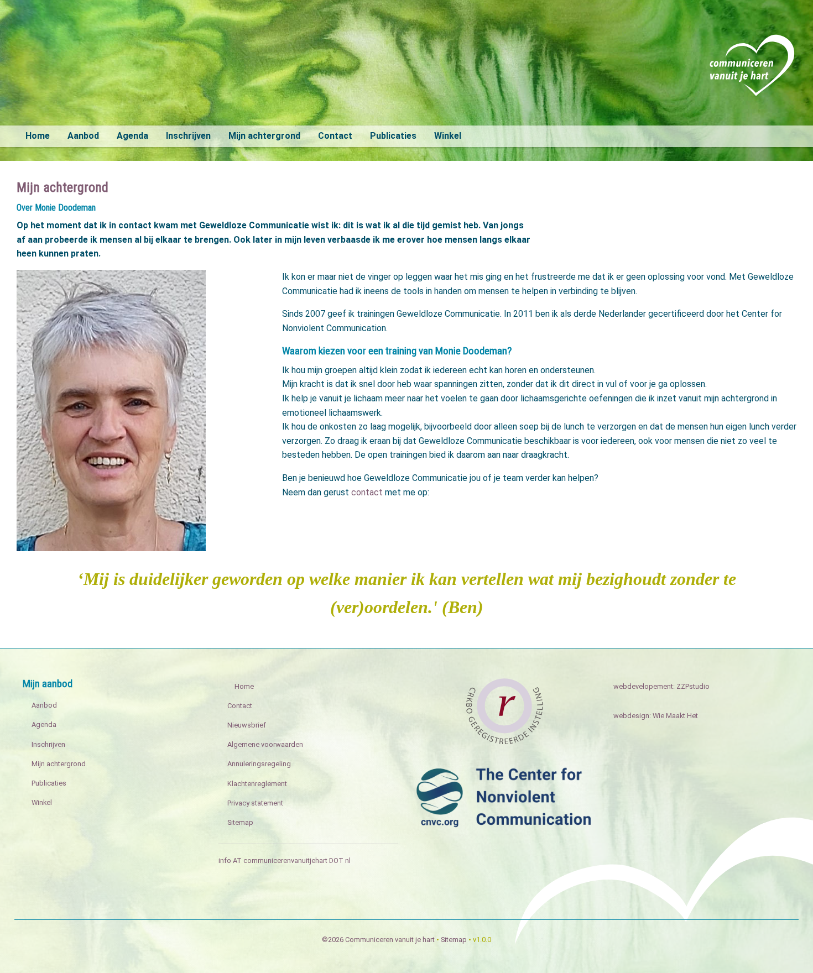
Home (37, 135)
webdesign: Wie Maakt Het (655, 716)
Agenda (132, 135)
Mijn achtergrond (264, 135)
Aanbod (83, 135)
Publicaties (393, 135)
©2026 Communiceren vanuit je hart (378, 939)
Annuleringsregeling (259, 764)
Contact (335, 135)
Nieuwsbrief (246, 725)
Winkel (447, 135)
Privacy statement (255, 803)
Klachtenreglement (257, 784)
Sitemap (240, 822)
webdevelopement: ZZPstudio (661, 686)
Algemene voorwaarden (265, 744)
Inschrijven (188, 135)
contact (366, 492)
